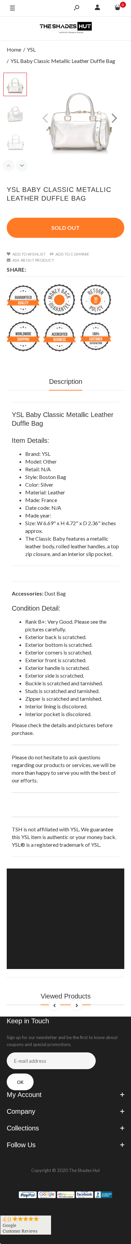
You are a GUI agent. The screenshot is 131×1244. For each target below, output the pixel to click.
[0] (117, 8)
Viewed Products (66, 996)
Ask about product (33, 260)
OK (20, 1082)
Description (65, 381)
